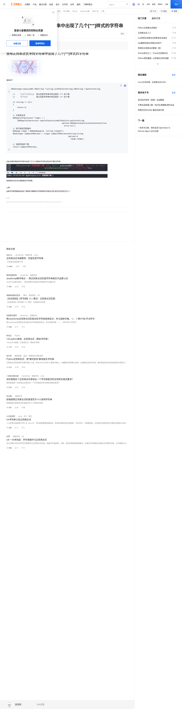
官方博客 (66, 11)
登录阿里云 (40, 43)
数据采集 (18, 355)
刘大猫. (9, 396)
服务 (78, 4)
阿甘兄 (9, 335)
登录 (176, 4)
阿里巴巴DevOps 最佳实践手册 (151, 110)
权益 (51, 4)
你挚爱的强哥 (11, 315)
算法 (25, 295)
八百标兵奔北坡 (12, 376)
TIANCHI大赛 (84, 11)
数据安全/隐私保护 (36, 355)
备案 (153, 4)
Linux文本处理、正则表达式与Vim (152, 82)
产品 (35, 4)
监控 (25, 355)
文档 (148, 4)
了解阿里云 (87, 4)
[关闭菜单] (4, 4)
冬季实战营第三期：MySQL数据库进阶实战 (156, 104)
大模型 (27, 4)
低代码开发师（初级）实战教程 (151, 99)
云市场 (65, 4)
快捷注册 (17, 43)
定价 (57, 4)
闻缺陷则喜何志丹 (13, 295)
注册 (166, 4)
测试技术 (32, 295)
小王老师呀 (10, 416)
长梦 (8, 436)
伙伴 (72, 4)
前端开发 (28, 255)
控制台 (160, 4)
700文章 (40, 704)
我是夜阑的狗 (11, 275)
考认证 (74, 11)
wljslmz (9, 255)
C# (38, 295)
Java (36, 255)
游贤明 (18, 704)
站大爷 (9, 355)
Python (17, 335)
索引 (30, 416)
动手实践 (57, 11)
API (25, 416)
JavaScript (19, 255)
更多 (174, 74)
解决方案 (43, 4)
